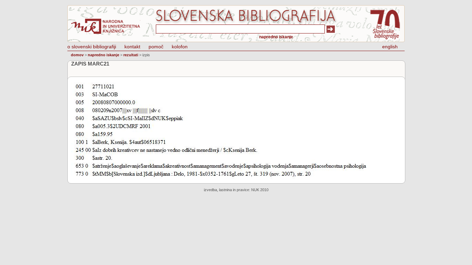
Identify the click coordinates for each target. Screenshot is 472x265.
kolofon (180, 46)
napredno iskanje (276, 37)
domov (77, 55)
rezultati (130, 55)
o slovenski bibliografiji (91, 46)
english (390, 46)
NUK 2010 (259, 190)
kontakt (132, 46)
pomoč (156, 46)
